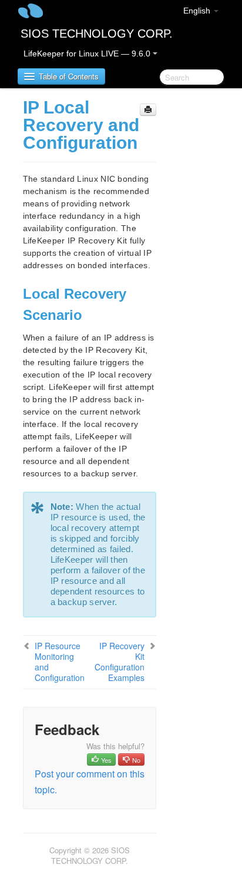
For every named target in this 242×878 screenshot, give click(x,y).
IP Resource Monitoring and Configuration (60, 661)
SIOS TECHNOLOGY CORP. (97, 33)
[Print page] (148, 110)
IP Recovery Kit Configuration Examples (119, 661)
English (198, 10)
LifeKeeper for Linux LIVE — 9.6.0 (88, 53)
